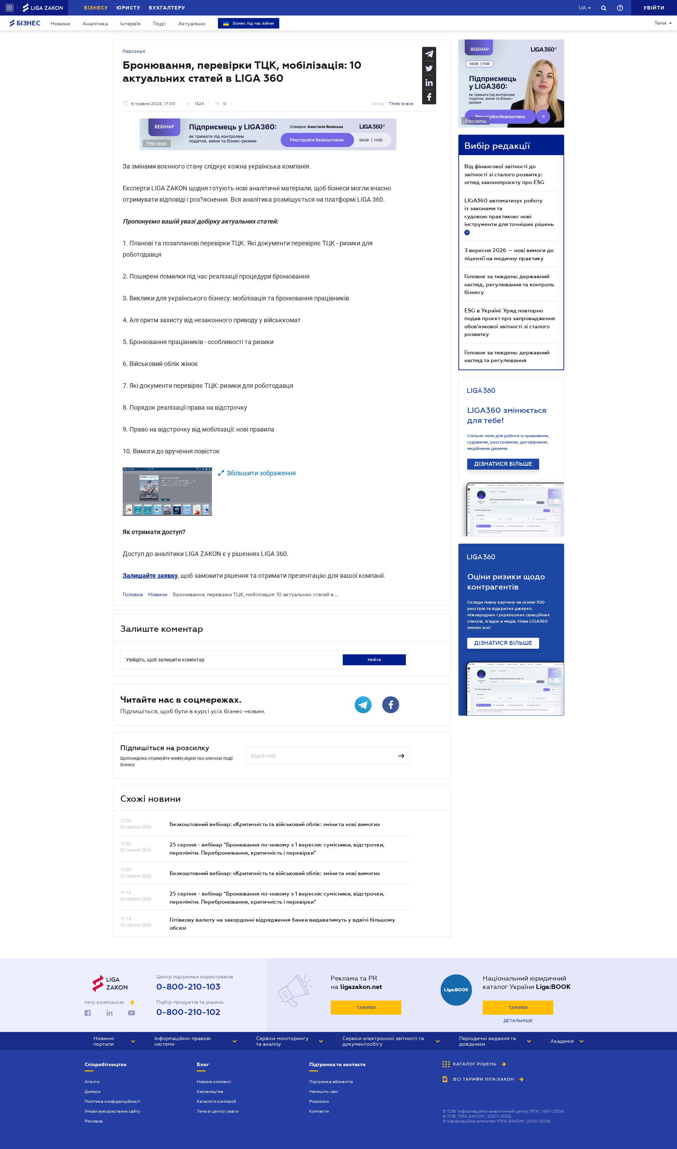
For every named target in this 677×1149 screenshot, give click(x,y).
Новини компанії (214, 1081)
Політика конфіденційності (112, 1101)
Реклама (94, 1121)
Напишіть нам (323, 1091)
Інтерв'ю (130, 23)
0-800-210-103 (188, 987)
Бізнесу (96, 8)
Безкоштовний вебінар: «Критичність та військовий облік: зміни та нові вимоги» (275, 824)
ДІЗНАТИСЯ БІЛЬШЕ (503, 464)
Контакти (319, 1111)
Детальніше (518, 1020)
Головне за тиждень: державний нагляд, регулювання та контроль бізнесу (509, 284)
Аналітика (95, 23)
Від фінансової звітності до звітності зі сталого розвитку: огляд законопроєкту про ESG (504, 174)
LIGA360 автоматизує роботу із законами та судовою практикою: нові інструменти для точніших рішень (509, 215)
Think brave (401, 103)
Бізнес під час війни (253, 23)
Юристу (128, 8)
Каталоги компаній (216, 1101)
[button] (9, 8)
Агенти (92, 1081)
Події (159, 23)
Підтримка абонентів (331, 1081)
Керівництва (210, 1091)
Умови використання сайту (112, 1111)
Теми (660, 23)
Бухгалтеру (167, 8)
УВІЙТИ (374, 659)
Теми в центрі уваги (217, 1111)
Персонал (134, 51)
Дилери (92, 1091)
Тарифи (366, 1007)
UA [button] (582, 8)
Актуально (191, 23)
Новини (60, 23)
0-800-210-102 (188, 1012)
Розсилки (319, 1101)
